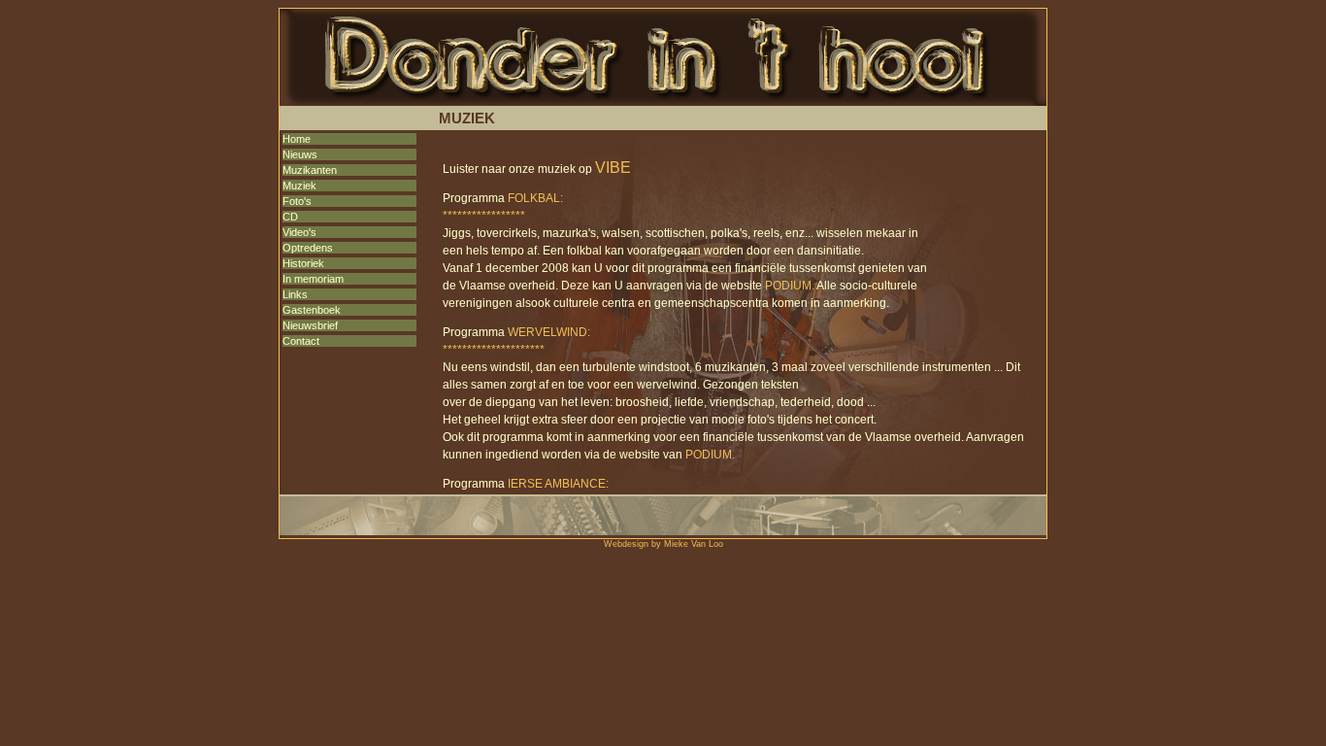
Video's (299, 232)
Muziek (299, 185)
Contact (300, 341)
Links (295, 294)
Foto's (297, 201)
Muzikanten (309, 170)
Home (296, 139)
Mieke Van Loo (693, 544)
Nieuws (299, 154)
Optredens (307, 248)
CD (290, 216)
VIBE (613, 167)
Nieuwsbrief (310, 325)
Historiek (303, 263)
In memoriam (313, 279)
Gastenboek (311, 310)
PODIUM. (789, 285)
